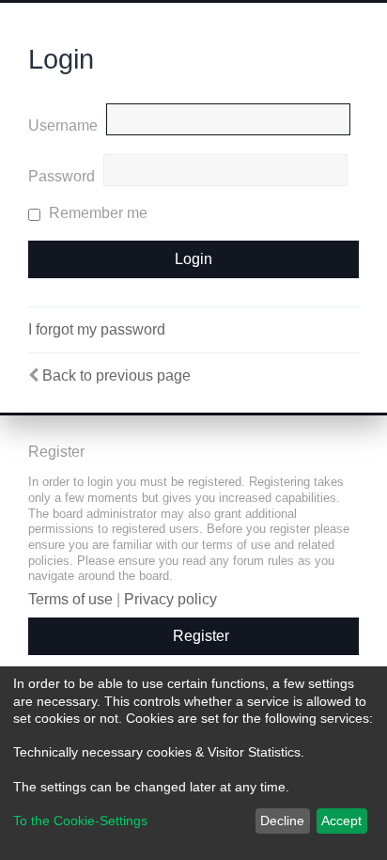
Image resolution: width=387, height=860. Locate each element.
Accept (341, 820)
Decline (282, 820)
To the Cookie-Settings (80, 820)
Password (61, 176)
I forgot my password (96, 329)
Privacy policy (170, 599)
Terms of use (70, 599)
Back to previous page (116, 375)
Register (201, 636)
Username (63, 125)
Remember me (96, 213)
